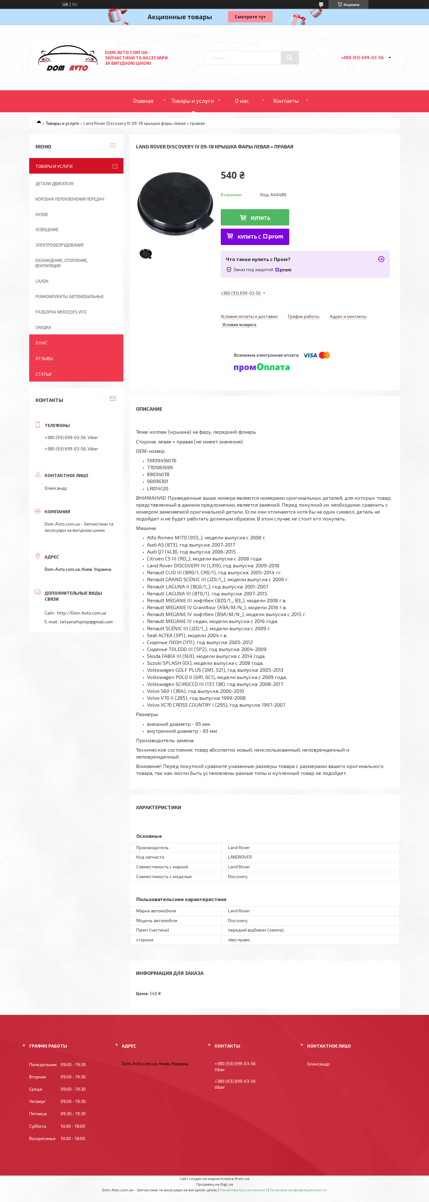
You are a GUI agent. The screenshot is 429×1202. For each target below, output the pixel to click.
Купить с (249, 237)
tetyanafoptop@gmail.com (86, 621)
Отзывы (44, 358)
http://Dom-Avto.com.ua (81, 612)
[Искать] (290, 57)
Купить (260, 218)
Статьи (43, 374)
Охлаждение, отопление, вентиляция (61, 263)
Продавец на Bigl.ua (214, 1184)
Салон (41, 281)
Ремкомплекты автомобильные (69, 296)
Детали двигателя (54, 183)
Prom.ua (242, 1178)
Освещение (47, 229)
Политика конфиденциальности (298, 1190)
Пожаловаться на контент (243, 1190)
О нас (242, 100)
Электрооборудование (59, 245)
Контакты (286, 100)
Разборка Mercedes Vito (61, 311)
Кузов (41, 214)
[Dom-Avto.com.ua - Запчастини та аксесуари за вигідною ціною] (67, 72)
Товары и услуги (192, 100)
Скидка (43, 327)
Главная (143, 100)
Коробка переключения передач (69, 199)
